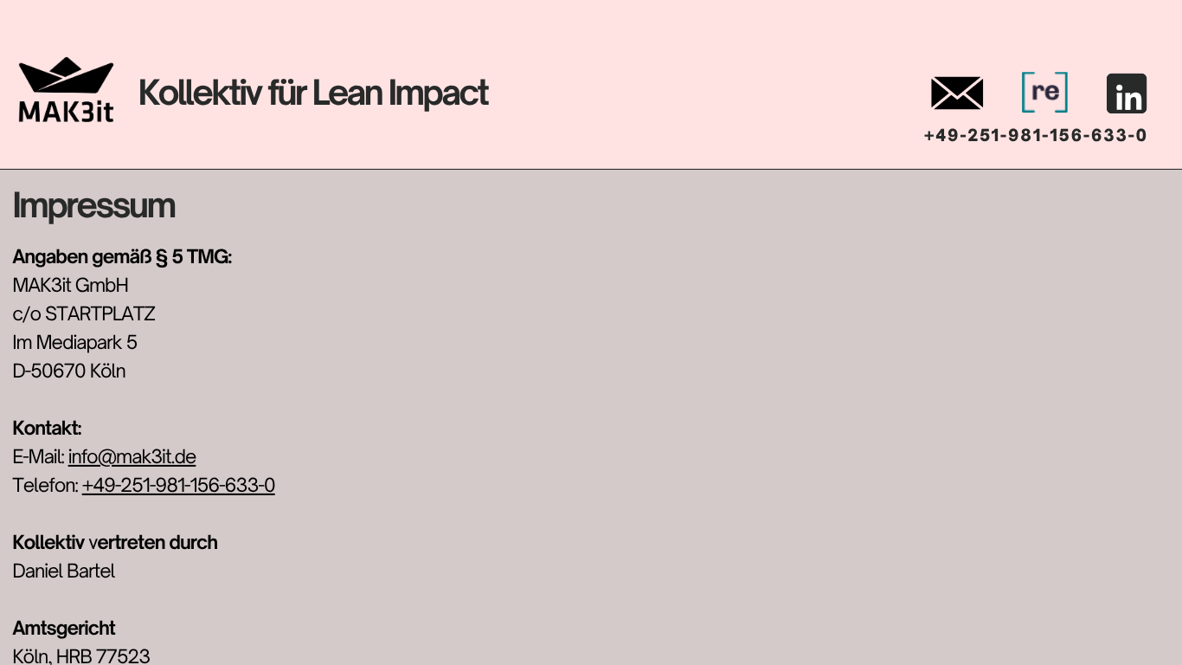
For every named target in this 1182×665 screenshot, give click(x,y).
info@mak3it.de (132, 457)
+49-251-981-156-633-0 (178, 486)
